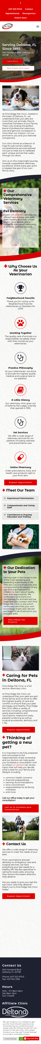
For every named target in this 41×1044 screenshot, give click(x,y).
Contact (29, 9)
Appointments (12, 13)
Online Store (20, 18)
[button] (14, 245)
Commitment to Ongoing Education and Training (19, 516)
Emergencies (29, 13)
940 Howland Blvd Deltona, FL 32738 (11, 970)
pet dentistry (17, 215)
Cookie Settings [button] (10, 1039)
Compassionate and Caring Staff (21, 506)
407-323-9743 (15, 9)
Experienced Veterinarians (20, 498)
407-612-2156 (13, 979)
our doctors (18, 765)
